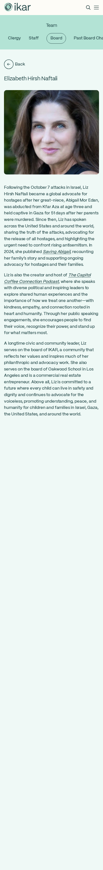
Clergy (14, 38)
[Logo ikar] (17, 7)
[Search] (88, 7)
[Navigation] (96, 8)
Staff (34, 38)
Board (56, 38)
